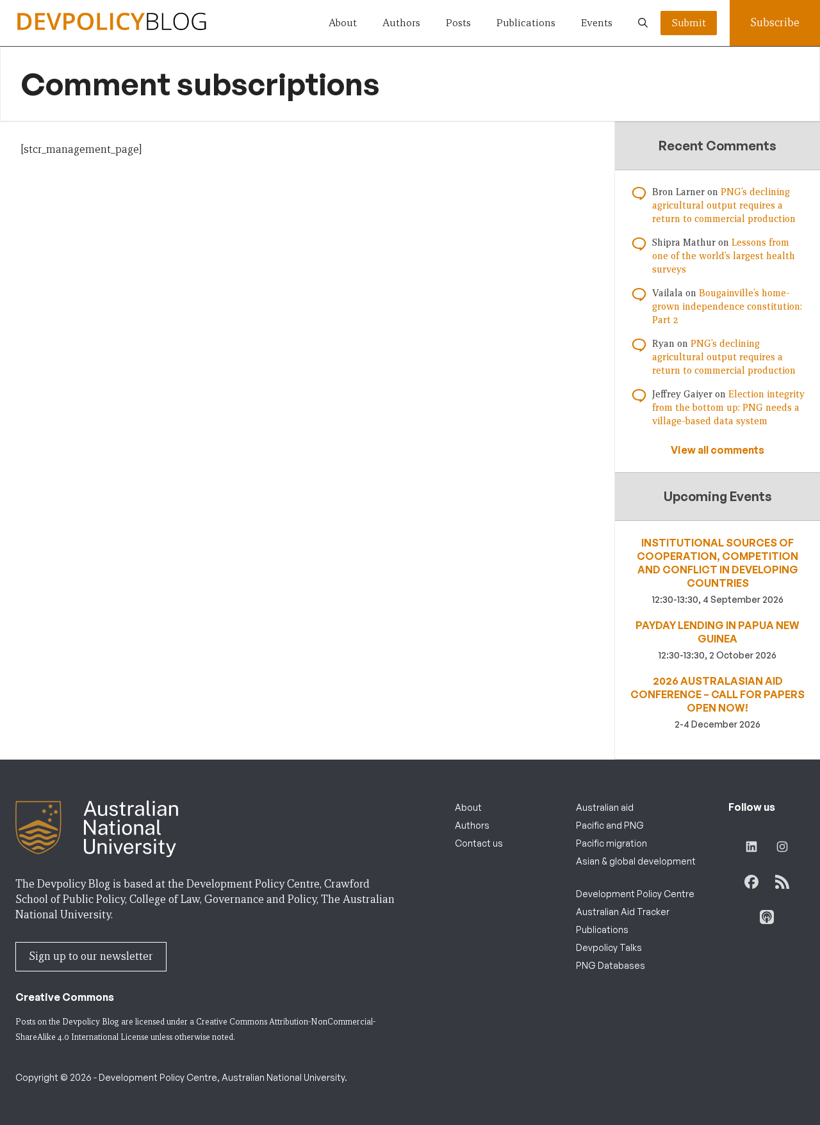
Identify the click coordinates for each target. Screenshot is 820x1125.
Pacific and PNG (610, 825)
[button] (642, 23)
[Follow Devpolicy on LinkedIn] (751, 847)
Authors (401, 23)
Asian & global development (636, 861)
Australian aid (605, 807)
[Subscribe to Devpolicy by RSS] (782, 882)
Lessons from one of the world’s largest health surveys (723, 256)
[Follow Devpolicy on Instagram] (782, 847)
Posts (458, 23)
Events (596, 23)
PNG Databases (610, 965)
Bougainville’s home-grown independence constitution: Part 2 (727, 306)
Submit (688, 23)
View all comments (717, 449)
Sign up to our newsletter (91, 956)
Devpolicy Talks (609, 947)
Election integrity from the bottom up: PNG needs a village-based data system (728, 407)
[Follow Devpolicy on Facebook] (751, 882)
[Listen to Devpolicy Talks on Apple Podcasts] (767, 917)
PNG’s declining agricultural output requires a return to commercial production (724, 205)
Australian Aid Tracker (622, 911)
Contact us (479, 843)
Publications (525, 23)
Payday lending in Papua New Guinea (718, 632)
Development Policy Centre (635, 893)
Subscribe (775, 22)
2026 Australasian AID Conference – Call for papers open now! (717, 694)
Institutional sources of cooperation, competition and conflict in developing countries (717, 562)
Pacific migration (611, 843)
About (343, 23)
